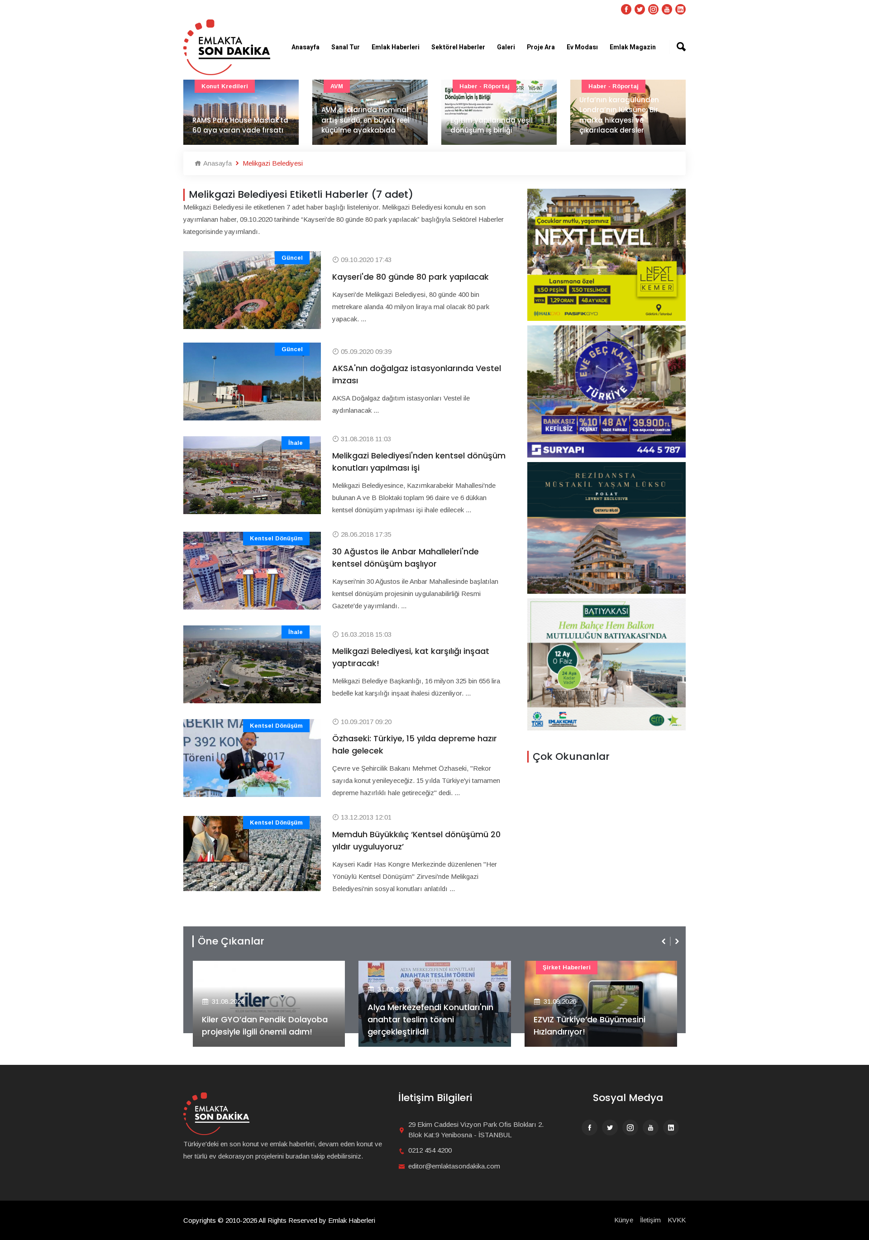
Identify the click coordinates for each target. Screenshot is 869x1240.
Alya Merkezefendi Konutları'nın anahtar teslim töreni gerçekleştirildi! (430, 1019)
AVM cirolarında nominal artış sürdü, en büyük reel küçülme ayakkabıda (365, 120)
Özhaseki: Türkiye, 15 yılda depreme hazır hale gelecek (414, 744)
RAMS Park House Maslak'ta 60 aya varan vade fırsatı (240, 125)
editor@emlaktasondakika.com (454, 1166)
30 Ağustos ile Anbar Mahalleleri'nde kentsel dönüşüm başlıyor (405, 557)
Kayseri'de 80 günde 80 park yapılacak (410, 276)
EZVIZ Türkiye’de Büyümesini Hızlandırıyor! (589, 1025)
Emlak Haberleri (396, 47)
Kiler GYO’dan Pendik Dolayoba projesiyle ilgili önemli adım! (265, 1025)
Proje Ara (541, 47)
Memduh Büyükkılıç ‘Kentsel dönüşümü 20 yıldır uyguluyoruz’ (416, 840)
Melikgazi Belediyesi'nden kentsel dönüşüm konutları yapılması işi (419, 461)
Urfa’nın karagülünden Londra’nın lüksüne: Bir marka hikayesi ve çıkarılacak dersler (619, 115)
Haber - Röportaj (484, 86)
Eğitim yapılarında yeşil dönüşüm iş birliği (491, 125)
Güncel (292, 257)
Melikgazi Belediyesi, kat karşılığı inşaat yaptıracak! (410, 657)
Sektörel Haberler (458, 47)
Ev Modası (582, 47)
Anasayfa (305, 47)
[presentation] (664, 941)
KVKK (677, 1220)
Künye (623, 1220)
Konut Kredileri (224, 86)
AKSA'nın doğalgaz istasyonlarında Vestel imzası (416, 374)
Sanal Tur (345, 47)
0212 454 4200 (430, 1150)
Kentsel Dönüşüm (276, 538)
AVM (336, 86)
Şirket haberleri (567, 967)
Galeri (506, 47)
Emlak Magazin (633, 47)
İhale (295, 442)
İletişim (650, 1220)
